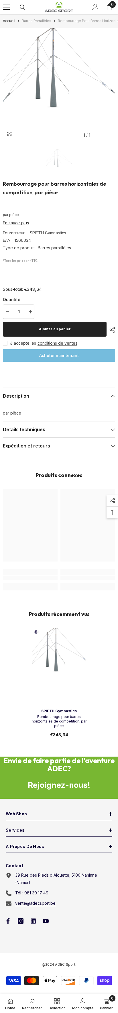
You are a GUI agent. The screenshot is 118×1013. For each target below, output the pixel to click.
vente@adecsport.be (35, 903)
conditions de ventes (57, 343)
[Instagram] (21, 921)
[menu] (6, 7)
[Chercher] (22, 7)
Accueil (9, 21)
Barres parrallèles (36, 21)
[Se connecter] (95, 7)
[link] (30, 578)
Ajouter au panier (55, 329)
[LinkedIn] (33, 921)
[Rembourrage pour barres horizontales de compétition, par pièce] (59, 659)
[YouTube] (46, 921)
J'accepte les (23, 343)
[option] (59, 84)
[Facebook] (8, 921)
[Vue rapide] (36, 632)
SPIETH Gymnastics (48, 232)
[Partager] (111, 330)
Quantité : (13, 299)
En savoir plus (16, 222)
